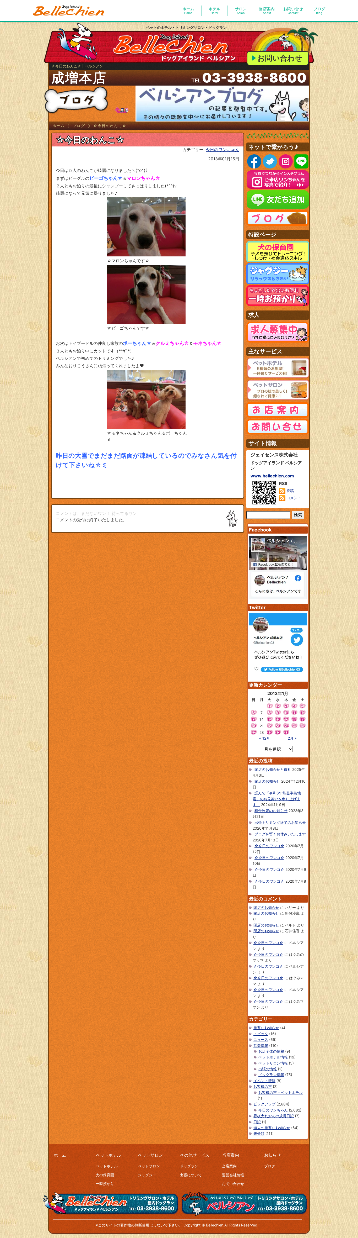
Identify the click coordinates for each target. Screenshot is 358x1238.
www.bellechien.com (272, 475)
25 (294, 726)
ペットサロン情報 (273, 1063)
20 (253, 726)
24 (286, 726)
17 (286, 719)
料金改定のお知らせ (271, 810)
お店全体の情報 (271, 1051)
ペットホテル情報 (273, 1057)
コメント (293, 498)
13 (253, 719)
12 (302, 712)
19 (302, 719)
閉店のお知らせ (267, 781)
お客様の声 (262, 1086)
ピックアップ (264, 1104)
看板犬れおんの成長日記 (273, 1116)
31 (286, 732)
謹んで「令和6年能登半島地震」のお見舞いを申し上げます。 (277, 799)
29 (269, 732)
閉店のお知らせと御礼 (272, 769)
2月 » (292, 738)
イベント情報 (264, 1080)
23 (277, 726)
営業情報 (260, 1045)
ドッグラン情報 (271, 1074)
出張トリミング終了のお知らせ (280, 822)
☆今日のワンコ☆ (269, 846)
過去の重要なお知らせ (271, 1127)
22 (269, 726)
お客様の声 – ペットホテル (280, 1092)
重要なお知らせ (266, 1027)
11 (294, 712)
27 (253, 732)
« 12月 (264, 738)
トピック (260, 1033)
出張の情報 (267, 1069)
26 (302, 726)
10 (286, 712)
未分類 (258, 1133)
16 (278, 719)
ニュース (260, 1039)
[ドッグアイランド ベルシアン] (69, 10)
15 (269, 719)
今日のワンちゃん (222, 149)
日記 (257, 1122)
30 (277, 732)
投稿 (289, 490)
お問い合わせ (279, 58)
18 (294, 719)
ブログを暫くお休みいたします (280, 834)
